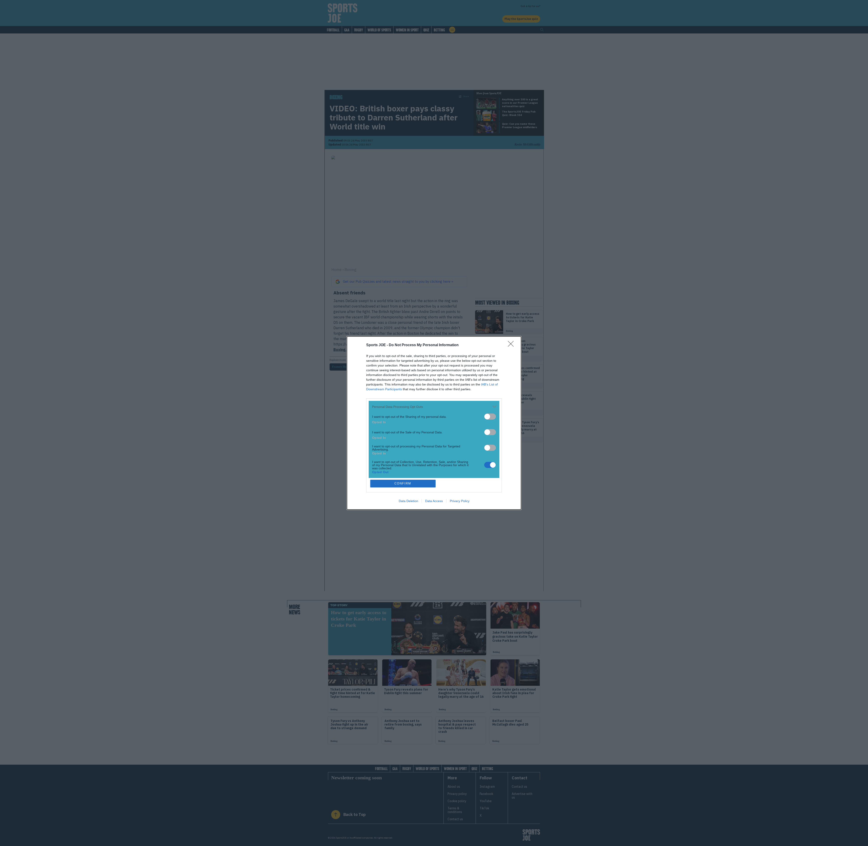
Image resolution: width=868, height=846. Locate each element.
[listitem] (434, 406)
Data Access (434, 501)
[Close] (512, 345)
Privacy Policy (459, 501)
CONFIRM (402, 483)
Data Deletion (408, 501)
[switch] (490, 417)
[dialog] (434, 423)
